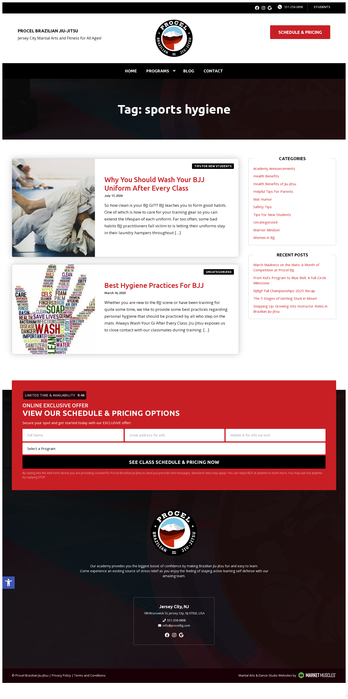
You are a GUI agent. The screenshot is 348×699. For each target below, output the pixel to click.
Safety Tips (262, 206)
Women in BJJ (264, 237)
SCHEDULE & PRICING (300, 32)
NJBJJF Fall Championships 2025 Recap (284, 290)
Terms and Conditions (90, 675)
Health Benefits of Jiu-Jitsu (274, 183)
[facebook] (257, 8)
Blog (188, 71)
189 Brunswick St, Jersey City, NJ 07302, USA (174, 613)
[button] (8, 582)
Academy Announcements (274, 168)
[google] (270, 8)
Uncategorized (219, 271)
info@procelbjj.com (176, 625)
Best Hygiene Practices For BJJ (154, 285)
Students (322, 7)
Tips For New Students (213, 166)
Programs (157, 71)
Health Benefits (266, 176)
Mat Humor (262, 199)
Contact (213, 71)
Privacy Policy (61, 675)
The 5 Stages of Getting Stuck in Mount (285, 298)
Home (131, 71)
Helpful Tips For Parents (273, 191)
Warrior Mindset (266, 230)
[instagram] (263, 8)
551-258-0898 (293, 7)
